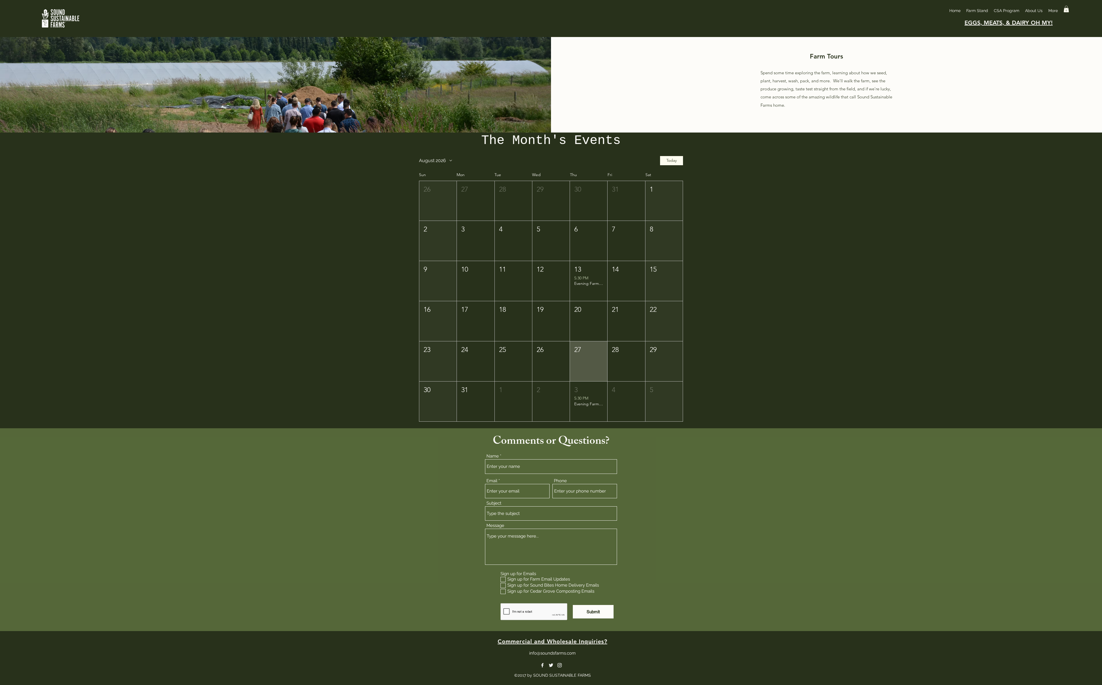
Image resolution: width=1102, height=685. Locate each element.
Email (491, 481)
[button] (1066, 9)
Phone (560, 481)
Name (492, 456)
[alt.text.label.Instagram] (559, 665)
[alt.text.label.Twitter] (551, 665)
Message (495, 526)
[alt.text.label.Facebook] (542, 665)
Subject (493, 503)
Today (671, 160)
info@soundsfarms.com (552, 653)
